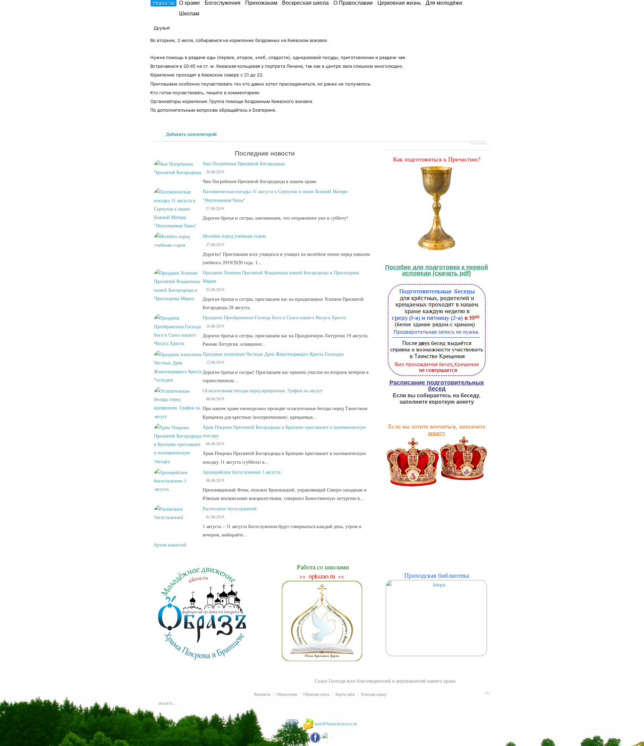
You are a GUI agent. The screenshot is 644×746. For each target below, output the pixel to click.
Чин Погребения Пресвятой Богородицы (244, 163)
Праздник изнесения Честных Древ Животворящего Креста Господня (273, 354)
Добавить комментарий (191, 133)
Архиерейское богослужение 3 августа (241, 472)
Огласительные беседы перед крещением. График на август (262, 390)
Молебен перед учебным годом (234, 236)
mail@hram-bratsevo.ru (336, 724)
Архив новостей (170, 544)
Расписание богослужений (230, 508)
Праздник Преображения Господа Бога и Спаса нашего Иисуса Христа (274, 317)
